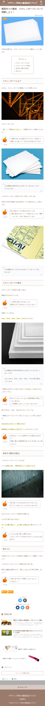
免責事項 (22, 699)
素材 (11, 592)
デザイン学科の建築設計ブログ (22, 3)
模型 (5, 592)
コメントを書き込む (22, 673)
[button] (40, 383)
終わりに (19, 71)
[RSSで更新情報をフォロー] (27, 607)
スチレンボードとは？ (23, 63)
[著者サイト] (18, 607)
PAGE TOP (23, 687)
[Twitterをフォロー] (22, 607)
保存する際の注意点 (22, 68)
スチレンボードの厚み (23, 65)
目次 (20, 59)
